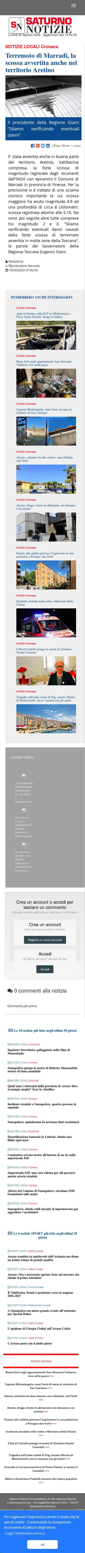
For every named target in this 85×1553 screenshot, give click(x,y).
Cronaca (49, 46)
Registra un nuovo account (45, 940)
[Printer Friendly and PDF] (66, 146)
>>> (51, 1376)
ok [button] (42, 1544)
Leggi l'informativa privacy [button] (25, 1533)
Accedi (45, 969)
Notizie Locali (22, 46)
